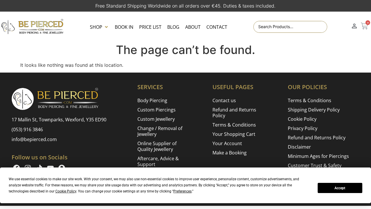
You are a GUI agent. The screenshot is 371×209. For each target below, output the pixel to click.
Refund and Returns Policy (234, 113)
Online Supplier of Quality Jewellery (157, 146)
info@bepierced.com (34, 139)
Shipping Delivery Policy (314, 110)
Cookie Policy (302, 119)
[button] (99, 27)
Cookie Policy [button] (65, 191)
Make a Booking (229, 152)
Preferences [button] (182, 191)
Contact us (224, 100)
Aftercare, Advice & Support (158, 161)
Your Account (227, 143)
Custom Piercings (156, 110)
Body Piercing (152, 100)
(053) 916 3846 (27, 129)
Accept (339, 188)
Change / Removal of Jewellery (159, 131)
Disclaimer (299, 147)
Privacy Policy (302, 128)
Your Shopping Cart (233, 134)
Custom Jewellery (156, 119)
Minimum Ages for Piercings (318, 156)
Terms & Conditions (234, 125)
